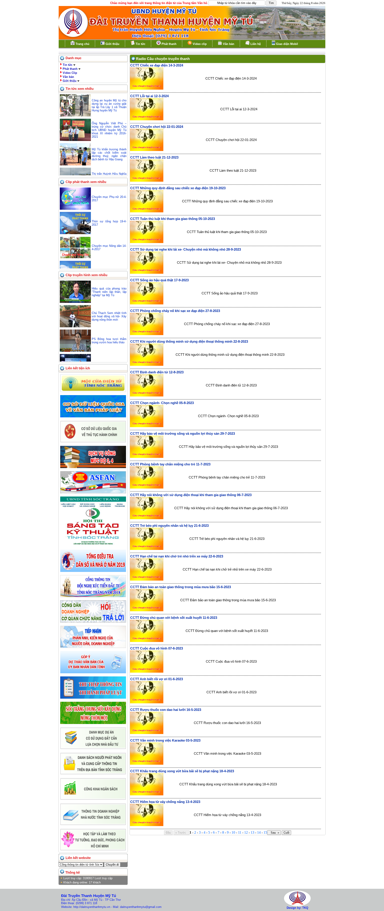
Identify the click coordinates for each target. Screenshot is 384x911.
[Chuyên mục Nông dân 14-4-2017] (75, 257)
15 (265, 832)
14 (259, 832)
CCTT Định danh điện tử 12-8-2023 (157, 372)
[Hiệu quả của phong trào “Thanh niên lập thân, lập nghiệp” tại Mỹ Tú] (75, 302)
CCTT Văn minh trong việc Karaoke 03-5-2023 (165, 740)
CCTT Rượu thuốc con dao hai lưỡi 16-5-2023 (165, 710)
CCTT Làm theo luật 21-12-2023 (154, 157)
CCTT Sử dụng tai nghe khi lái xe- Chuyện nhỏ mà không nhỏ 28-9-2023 (185, 249)
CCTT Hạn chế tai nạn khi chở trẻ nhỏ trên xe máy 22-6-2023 (176, 556)
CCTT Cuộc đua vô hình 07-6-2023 (156, 648)
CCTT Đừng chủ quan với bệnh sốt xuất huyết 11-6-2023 (173, 617)
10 (233, 832)
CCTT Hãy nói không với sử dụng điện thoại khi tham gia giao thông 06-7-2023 (191, 495)
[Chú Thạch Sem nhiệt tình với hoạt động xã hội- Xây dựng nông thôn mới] (75, 326)
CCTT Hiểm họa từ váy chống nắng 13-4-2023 (165, 802)
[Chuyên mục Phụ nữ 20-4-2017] (75, 208)
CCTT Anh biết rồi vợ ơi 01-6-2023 (156, 679)
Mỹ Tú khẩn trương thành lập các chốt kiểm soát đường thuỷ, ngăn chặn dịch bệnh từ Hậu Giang (109, 154)
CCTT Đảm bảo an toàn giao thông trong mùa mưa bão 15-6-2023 (180, 587)
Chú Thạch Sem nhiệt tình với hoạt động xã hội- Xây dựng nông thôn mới (109, 316)
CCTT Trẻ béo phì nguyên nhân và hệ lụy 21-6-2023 (169, 525)
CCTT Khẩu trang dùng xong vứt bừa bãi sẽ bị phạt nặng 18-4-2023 (182, 771)
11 (239, 832)
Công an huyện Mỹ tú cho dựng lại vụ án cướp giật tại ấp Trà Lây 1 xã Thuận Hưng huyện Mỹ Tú (109, 105)
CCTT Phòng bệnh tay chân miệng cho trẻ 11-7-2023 (170, 464)
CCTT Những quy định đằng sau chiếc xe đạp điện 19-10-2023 (178, 188)
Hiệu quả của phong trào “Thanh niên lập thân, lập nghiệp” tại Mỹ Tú (109, 292)
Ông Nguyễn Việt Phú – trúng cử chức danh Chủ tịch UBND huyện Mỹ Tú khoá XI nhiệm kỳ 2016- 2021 (109, 130)
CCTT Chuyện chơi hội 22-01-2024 (156, 127)
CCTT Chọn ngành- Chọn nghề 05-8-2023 (162, 403)
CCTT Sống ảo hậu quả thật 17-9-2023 (159, 280)
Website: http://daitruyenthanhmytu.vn (85, 907)
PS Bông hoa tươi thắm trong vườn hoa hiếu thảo (109, 340)
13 (252, 832)
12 (246, 832)
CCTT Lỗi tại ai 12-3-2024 (149, 96)
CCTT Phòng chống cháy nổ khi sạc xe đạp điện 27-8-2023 (175, 311)
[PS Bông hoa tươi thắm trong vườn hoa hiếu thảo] (75, 350)
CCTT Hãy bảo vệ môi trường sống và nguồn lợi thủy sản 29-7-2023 (182, 433)
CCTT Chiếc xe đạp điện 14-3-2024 (156, 65)
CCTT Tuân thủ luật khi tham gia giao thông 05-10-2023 (172, 219)
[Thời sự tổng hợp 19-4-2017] (75, 233)
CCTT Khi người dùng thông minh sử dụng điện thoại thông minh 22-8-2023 (189, 341)
